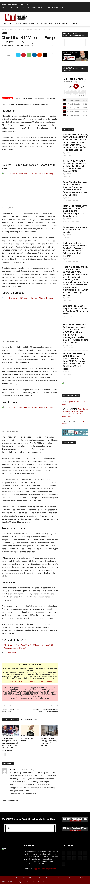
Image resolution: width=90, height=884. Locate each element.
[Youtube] (86, 10)
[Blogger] (48, 10)
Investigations (28, 23)
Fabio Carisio (83, 409)
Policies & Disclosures (27, 682)
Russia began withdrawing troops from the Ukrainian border (45, 710)
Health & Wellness (47, 735)
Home (4, 29)
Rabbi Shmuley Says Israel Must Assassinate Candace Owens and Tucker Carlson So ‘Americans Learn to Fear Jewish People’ (75, 188)
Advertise (55, 7)
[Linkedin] (34, 55)
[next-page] (6, 754)
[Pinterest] (23, 55)
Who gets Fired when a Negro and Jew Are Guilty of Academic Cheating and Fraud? (75, 310)
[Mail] (55, 10)
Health (11, 23)
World (57, 23)
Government (25, 735)
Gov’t (4, 23)
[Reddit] (59, 10)
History (18, 23)
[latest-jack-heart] (75, 383)
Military (44, 23)
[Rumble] (63, 10)
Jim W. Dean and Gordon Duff (13, 45)
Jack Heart (67, 411)
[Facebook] (52, 10)
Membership (32, 7)
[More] (50, 55)
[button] (85, 24)
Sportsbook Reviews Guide (28, 882)
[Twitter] (75, 10)
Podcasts (65, 23)
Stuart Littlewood (79, 414)
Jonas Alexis (74, 401)
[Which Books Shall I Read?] (30, 730)
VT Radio (74, 23)
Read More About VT (37, 864)
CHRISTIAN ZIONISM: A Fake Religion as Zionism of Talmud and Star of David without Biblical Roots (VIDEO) (75, 166)
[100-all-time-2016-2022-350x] (75, 831)
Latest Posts (68, 129)
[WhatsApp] (29, 55)
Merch (48, 7)
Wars (51, 23)
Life (37, 23)
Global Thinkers (69, 442)
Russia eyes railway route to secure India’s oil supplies (75, 229)
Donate (23, 7)
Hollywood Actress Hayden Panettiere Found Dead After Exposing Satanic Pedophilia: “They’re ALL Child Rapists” (75, 249)
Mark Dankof (67, 414)
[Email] (45, 55)
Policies (16, 7)
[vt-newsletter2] (75, 435)
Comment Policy (45, 682)
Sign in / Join (25, 4)
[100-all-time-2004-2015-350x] (75, 821)
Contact (62, 7)
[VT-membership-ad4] (75, 60)
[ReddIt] (39, 55)
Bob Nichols (66, 416)
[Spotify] (71, 10)
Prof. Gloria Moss (78, 411)
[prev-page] (3, 754)
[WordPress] (82, 10)
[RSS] (67, 10)
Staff (10, 7)
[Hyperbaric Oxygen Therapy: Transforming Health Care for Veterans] (49, 730)
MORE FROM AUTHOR (29, 720)
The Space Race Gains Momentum (10, 710)
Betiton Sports (42, 882)
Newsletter (41, 7)
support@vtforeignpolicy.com (44, 869)
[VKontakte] (79, 10)
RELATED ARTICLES (10, 720)
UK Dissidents (10, 652)
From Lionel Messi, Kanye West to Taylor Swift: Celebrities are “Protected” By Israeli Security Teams (75, 211)
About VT (4, 7)
